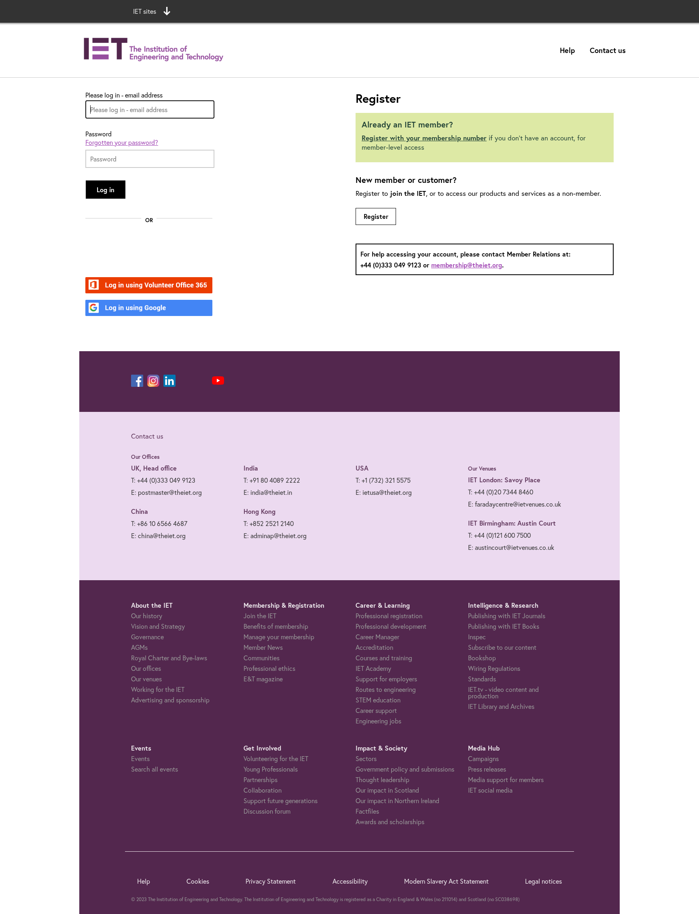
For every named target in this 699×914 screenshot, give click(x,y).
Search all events (154, 769)
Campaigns (483, 758)
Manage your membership (279, 636)
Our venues (146, 678)
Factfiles (367, 811)
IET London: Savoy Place (504, 479)
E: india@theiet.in (268, 492)
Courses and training (384, 657)
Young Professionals (271, 769)
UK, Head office (154, 468)
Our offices (146, 668)
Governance (147, 636)
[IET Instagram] (153, 381)
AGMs (139, 647)
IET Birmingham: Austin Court (512, 523)
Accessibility (350, 881)
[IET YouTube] (218, 382)
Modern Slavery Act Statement (446, 881)
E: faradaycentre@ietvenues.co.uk (514, 504)
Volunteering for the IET (276, 758)
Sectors (366, 758)
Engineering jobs (378, 721)
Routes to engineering (386, 689)
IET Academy (373, 668)
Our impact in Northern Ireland (397, 800)
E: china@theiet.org (158, 535)
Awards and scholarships (390, 821)
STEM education (378, 700)
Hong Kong (259, 511)
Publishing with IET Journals (506, 615)
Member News (263, 647)
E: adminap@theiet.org (275, 535)
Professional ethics (269, 668)
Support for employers (386, 678)
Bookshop (482, 657)
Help (567, 50)
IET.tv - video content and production (503, 692)
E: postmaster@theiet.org (166, 492)
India (251, 468)
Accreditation (374, 647)
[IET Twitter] (202, 381)
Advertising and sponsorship (170, 700)
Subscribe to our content (502, 647)
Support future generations (281, 800)
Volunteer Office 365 (144, 286)
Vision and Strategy (158, 626)
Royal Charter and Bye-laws (169, 657)
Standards (482, 678)
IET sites (144, 11)
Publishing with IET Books (503, 626)
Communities (262, 657)
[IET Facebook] (137, 381)
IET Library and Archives (501, 706)
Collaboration (263, 790)
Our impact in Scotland (387, 790)
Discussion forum (267, 811)
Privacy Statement (271, 881)
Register (376, 216)
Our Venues (482, 468)
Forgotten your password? (121, 142)
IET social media (490, 790)
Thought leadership (382, 779)
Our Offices (145, 456)
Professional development (391, 626)
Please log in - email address (124, 95)
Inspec (477, 636)
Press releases (487, 769)
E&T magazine (263, 678)
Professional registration (389, 615)
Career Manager (377, 636)
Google (124, 308)
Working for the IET (157, 689)
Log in (105, 189)
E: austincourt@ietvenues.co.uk (511, 547)
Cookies (197, 881)
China (139, 511)
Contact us (608, 50)
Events (140, 758)
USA (362, 468)
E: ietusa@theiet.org (384, 492)
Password (98, 134)
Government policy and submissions (405, 769)
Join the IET (260, 615)
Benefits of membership (276, 626)
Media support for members (506, 779)
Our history (146, 615)
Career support (376, 710)
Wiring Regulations (494, 668)
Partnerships (260, 779)
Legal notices (543, 881)
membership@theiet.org (466, 265)
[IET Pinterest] (186, 381)
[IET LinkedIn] (169, 381)
